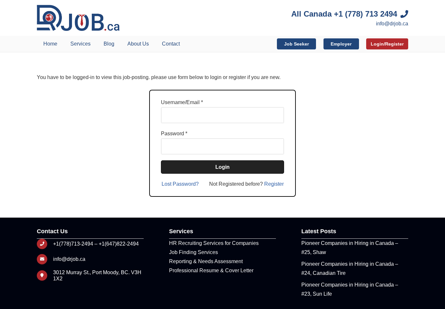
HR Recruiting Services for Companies (214, 243)
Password (172, 133)
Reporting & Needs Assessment (206, 261)
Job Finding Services (193, 252)
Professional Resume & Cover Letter (211, 270)
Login (222, 167)
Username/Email (180, 102)
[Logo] (78, 18)
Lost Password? (180, 184)
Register (274, 184)
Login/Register (387, 44)
